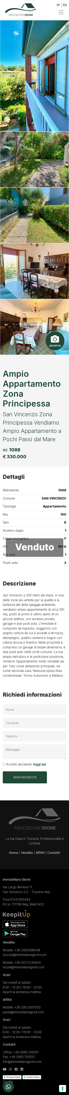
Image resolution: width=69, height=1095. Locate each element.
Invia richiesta (24, 777)
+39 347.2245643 (27, 962)
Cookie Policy (33, 1077)
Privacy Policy (13, 1077)
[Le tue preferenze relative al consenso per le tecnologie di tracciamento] (62, 1088)
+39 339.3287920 (27, 1007)
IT (58, 5)
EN (65, 5)
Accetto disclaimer (25, 764)
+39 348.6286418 (27, 950)
